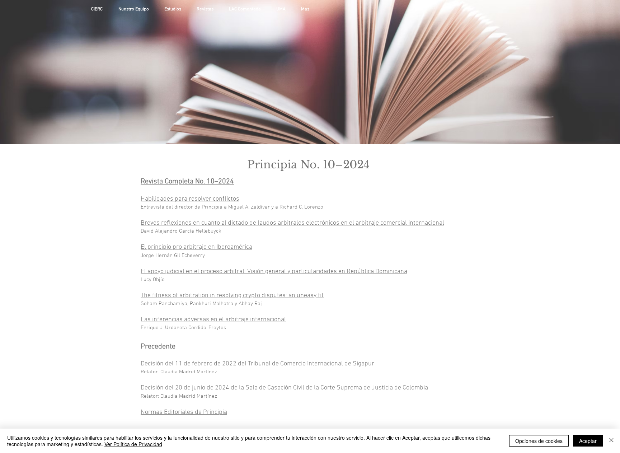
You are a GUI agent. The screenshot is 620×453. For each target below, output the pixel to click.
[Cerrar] (611, 440)
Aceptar (588, 440)
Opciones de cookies (539, 440)
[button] (175, 9)
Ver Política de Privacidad (133, 444)
